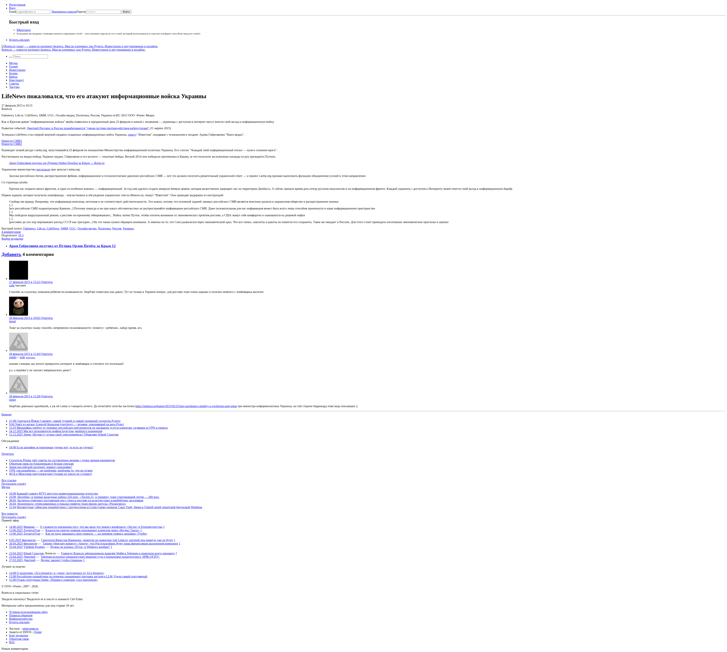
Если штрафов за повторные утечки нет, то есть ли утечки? (51, 447)
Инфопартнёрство (21, 618)
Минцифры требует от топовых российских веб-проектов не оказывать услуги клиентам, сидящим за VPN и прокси (88, 427)
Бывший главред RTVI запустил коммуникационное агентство (57, 493)
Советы (14, 83)
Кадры (13, 73)
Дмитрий (29, 556)
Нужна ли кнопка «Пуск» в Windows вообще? (80, 547)
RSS (12, 642)
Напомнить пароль (64, 11)
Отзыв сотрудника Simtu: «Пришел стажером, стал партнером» (53, 579)
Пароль (69, 11)
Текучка (14, 87)
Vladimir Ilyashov (34, 547)
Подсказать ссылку (14, 483)
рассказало (43, 169)
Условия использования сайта (28, 612)
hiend (12, 321)
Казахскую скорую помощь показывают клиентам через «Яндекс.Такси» (92, 530)
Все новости (10, 513)
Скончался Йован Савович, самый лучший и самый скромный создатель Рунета (64, 420)
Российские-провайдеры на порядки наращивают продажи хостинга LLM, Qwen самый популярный (78, 576)
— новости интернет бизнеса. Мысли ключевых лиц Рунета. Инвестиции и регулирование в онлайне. (73, 49)
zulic (12, 285)
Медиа (13, 63)
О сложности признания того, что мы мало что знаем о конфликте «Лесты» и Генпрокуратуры (101, 526)
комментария (11, 231)
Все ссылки (9, 480)
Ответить (47, 282)
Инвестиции (17, 70)
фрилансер (29, 540)
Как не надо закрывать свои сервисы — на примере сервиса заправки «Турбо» (96, 533)
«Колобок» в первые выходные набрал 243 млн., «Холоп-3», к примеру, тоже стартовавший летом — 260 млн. (88, 497)
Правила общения (20, 615)
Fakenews (29, 228)
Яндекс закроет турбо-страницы (61, 560)
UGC (72, 228)
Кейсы (13, 76)
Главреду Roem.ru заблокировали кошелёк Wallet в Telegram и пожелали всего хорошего (118, 553)
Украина (128, 228)
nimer (12, 399)
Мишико (29, 526)
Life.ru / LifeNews (48, 228)
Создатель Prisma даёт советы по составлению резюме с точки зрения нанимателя (62, 460)
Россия (116, 228)
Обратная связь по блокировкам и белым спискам (41, 463)
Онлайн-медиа (86, 228)
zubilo (12, 357)
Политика (104, 228)
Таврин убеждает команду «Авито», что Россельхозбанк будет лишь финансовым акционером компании (110, 543)
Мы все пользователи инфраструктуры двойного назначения (55, 431)
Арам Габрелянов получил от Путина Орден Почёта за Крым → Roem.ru (57, 163)
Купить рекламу (19, 39)
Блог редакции (18, 635)
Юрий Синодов (33, 553)
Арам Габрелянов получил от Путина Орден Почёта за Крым (60, 246)
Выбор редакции (12, 238)
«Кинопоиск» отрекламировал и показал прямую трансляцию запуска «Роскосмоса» (71, 503)
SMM (64, 228)
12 (114, 246)
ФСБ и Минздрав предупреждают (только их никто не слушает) (50, 473)
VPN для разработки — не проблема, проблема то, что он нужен (51, 470)
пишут (132, 134)
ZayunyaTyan (31, 530)
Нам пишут (16, 80)
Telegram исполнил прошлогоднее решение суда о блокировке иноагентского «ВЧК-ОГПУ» (100, 556)
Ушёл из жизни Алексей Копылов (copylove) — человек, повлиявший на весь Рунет (66, 424)
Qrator (38, 632)
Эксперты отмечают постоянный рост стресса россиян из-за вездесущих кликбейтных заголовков (80, 500)
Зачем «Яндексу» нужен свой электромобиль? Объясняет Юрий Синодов (64, 434)
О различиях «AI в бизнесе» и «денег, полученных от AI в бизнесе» (56, 573)
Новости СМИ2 (12, 140)
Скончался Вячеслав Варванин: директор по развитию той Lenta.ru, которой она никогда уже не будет (107, 540)
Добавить (11, 254)
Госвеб (13, 66)
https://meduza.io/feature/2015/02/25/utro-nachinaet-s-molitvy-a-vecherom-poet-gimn (186, 406)
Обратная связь (19, 638)
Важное (7, 414)
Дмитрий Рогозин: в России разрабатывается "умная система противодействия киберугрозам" (88, 128)
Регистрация (17, 4)
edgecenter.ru (30, 628)
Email (12, 11)
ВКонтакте (24, 30)
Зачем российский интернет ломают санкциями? (40, 467)
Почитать (8, 453)
